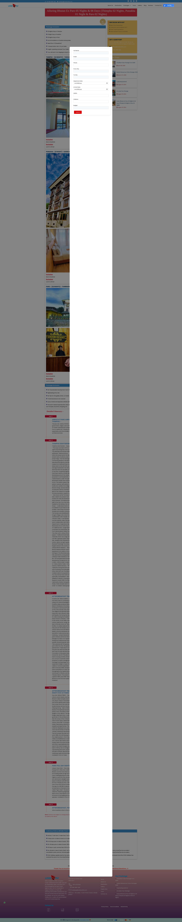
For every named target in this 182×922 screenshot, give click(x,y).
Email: (75, 56)
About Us (110, 5)
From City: (76, 69)
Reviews (150, 5)
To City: (75, 75)
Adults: (75, 93)
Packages (126, 5)
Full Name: (76, 50)
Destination (118, 5)
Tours (134, 5)
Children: (75, 99)
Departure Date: (78, 81)
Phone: (75, 63)
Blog (145, 5)
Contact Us (158, 5)
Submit (78, 112)
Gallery (140, 5)
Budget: (75, 105)
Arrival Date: (76, 87)
